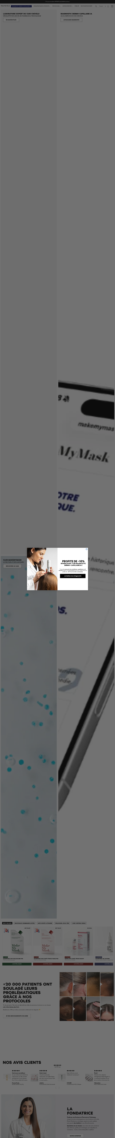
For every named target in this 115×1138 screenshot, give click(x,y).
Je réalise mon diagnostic (72, 576)
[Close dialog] (86, 549)
